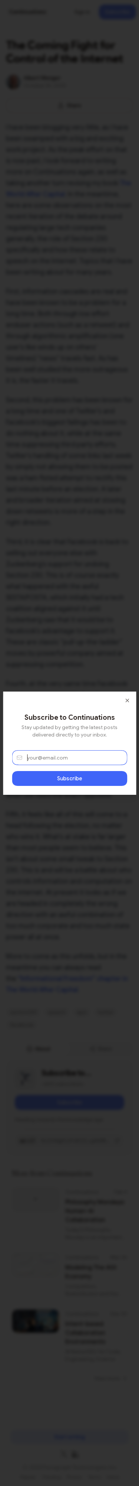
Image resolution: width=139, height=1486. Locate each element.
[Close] (127, 700)
